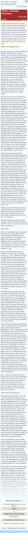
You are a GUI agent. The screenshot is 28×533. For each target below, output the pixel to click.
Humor (6, 46)
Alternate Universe (14, 46)
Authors (7, 1)
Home (2, 1)
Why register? (14, 516)
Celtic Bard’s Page (12, 528)
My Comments (21, 528)
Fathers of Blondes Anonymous (8, 4)
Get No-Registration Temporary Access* (14, 520)
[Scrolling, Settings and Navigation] (26, 1)
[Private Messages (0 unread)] (18, 6)
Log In (20, 6)
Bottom (25, 6)
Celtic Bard (13, 1)
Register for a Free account (14, 514)
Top (6, 528)
